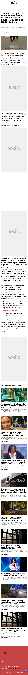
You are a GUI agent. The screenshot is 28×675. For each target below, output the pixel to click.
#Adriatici (18, 307)
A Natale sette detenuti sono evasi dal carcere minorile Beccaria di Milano (12, 547)
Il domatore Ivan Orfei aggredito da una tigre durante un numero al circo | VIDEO (13, 405)
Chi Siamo (3, 666)
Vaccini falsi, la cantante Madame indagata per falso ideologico (14, 574)
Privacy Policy (15, 666)
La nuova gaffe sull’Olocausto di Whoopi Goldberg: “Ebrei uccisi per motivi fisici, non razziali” (13, 462)
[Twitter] (6, 660)
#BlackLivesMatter (8, 309)
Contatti (9, 666)
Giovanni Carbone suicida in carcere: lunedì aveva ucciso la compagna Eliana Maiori (13, 630)
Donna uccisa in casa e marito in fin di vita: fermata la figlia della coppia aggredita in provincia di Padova (13, 490)
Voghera (10, 53)
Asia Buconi (4, 412)
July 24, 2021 (7, 315)
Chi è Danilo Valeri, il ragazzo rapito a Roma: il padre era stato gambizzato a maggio (13, 602)
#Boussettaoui (15, 305)
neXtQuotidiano (5, 25)
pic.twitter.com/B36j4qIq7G (11, 310)
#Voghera (15, 301)
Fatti (2, 9)
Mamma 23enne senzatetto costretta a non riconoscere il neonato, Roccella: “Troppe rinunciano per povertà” (12, 518)
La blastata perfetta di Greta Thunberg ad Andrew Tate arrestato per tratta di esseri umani (12, 434)
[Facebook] (1, 660)
